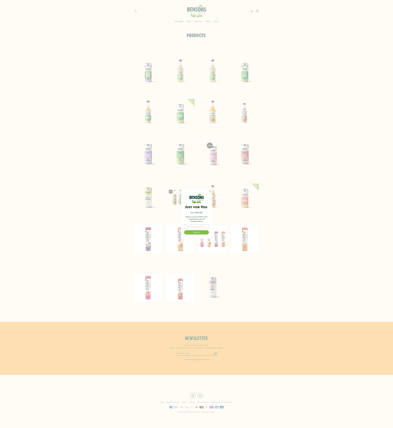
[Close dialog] (210, 191)
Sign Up (196, 232)
